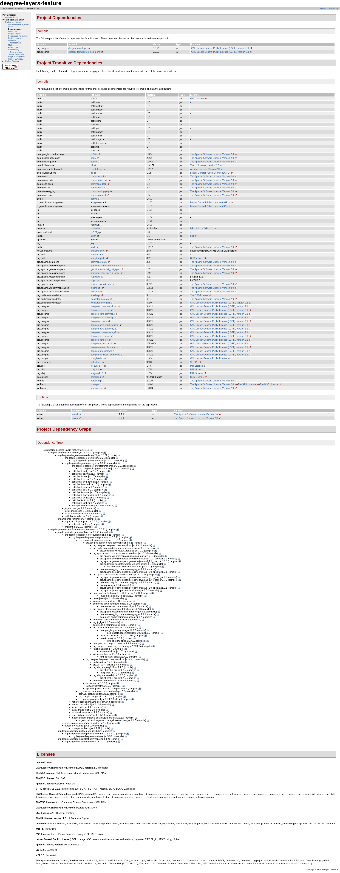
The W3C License (269, 384)
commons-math (99, 262)
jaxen (93, 236)
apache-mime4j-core (101, 284)
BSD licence (196, 258)
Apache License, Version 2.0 (205, 169)
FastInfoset (96, 169)
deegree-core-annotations (104, 306)
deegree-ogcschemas (102, 343)
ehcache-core (97, 250)
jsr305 (94, 154)
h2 (92, 165)
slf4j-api (95, 369)
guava (94, 161)
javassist (95, 228)
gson (93, 158)
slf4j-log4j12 (97, 373)
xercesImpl (96, 380)
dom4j (94, 198)
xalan (75, 418)
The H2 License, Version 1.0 (204, 165)
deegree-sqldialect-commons (105, 354)
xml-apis (95, 384)
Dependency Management (14, 41)
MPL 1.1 (194, 228)
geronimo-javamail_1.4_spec (105, 269)
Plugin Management (16, 57)
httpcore (95, 280)
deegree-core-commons (103, 314)
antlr (93, 98)
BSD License (197, 98)
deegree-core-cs (99, 321)
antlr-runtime (97, 254)
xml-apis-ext (97, 388)
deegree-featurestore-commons (84, 52)
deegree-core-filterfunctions (104, 325)
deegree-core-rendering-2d (104, 332)
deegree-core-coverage (102, 317)
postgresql (96, 377)
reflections (96, 362)
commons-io (97, 187)
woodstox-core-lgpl (100, 302)
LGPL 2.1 (207, 228)
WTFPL (194, 362)
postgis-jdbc (97, 358)
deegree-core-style (100, 336)
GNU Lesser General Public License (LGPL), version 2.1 (220, 48)
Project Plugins (14, 34)
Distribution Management (18, 24)
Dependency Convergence (15, 51)
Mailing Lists (13, 45)
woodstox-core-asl (100, 299)
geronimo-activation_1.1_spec (106, 265)
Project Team (13, 47)
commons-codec (99, 180)
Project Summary (15, 59)
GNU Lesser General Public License (208, 358)
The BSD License (199, 295)
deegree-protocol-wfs (101, 351)
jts (92, 172)
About (10, 27)
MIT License (196, 365)
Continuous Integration (17, 36)
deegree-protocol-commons (104, 347)
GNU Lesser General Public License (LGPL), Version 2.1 (219, 302)
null (192, 236)
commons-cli (97, 176)
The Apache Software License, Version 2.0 (212, 154)
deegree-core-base (100, 310)
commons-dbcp (98, 184)
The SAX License (247, 384)
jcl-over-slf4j (97, 365)
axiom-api (96, 288)
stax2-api (95, 295)
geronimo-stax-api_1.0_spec (105, 273)
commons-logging (100, 191)
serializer (76, 414)
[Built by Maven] (10, 69)
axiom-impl (96, 291)
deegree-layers (11, 17)
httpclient (95, 276)
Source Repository (16, 54)
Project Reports (12, 61)
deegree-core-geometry (102, 328)
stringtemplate (98, 258)
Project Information (13, 22)
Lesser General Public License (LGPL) (210, 172)
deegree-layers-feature (329, 8)
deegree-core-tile (99, 339)
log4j (93, 247)
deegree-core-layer (77, 48)
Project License (14, 38)
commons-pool (98, 195)
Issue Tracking (14, 31)
